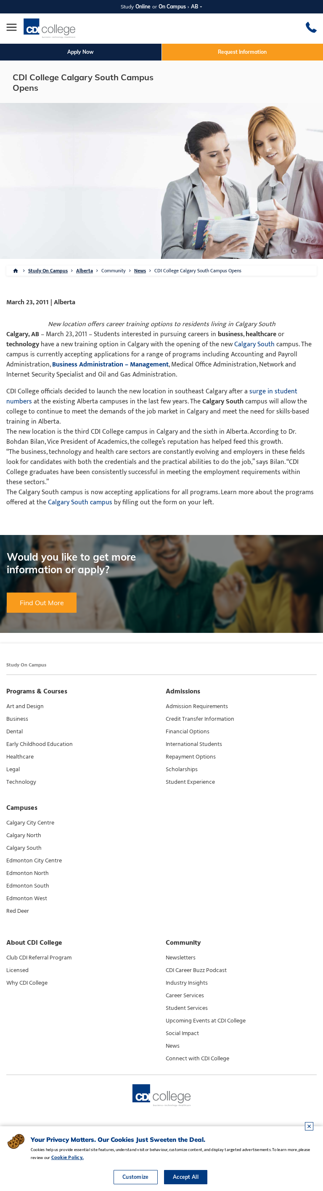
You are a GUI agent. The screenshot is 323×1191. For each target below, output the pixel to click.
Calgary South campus (80, 502)
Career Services (185, 995)
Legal (13, 769)
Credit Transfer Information (200, 719)
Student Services (187, 1008)
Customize (135, 1177)
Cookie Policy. (67, 1157)
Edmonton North (27, 873)
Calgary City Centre (30, 823)
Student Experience (190, 782)
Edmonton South (27, 886)
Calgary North (23, 835)
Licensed (17, 970)
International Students (194, 744)
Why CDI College (27, 983)
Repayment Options (191, 757)
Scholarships (182, 769)
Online (143, 6)
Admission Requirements (197, 706)
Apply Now (80, 52)
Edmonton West (26, 898)
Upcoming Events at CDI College (206, 1021)
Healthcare (20, 757)
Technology (21, 782)
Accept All (186, 1177)
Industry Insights (187, 983)
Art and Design (25, 706)
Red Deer (17, 911)
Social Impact (182, 1033)
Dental (14, 731)
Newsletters (181, 958)
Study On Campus (48, 270)
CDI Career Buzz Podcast (196, 970)
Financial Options (187, 731)
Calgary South (254, 344)
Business (17, 719)
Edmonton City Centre (34, 860)
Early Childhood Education (39, 744)
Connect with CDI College (197, 1058)
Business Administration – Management (110, 364)
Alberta (84, 270)
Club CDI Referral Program (38, 958)
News (140, 270)
